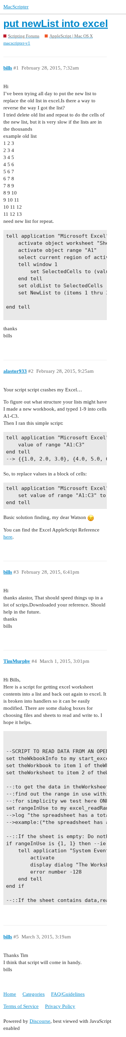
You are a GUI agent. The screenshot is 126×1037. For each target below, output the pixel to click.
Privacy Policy (60, 1006)
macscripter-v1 (16, 43)
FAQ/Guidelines (68, 994)
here (7, 537)
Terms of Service (21, 1006)
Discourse (40, 1021)
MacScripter (16, 6)
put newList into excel (55, 23)
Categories (34, 994)
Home (9, 994)
